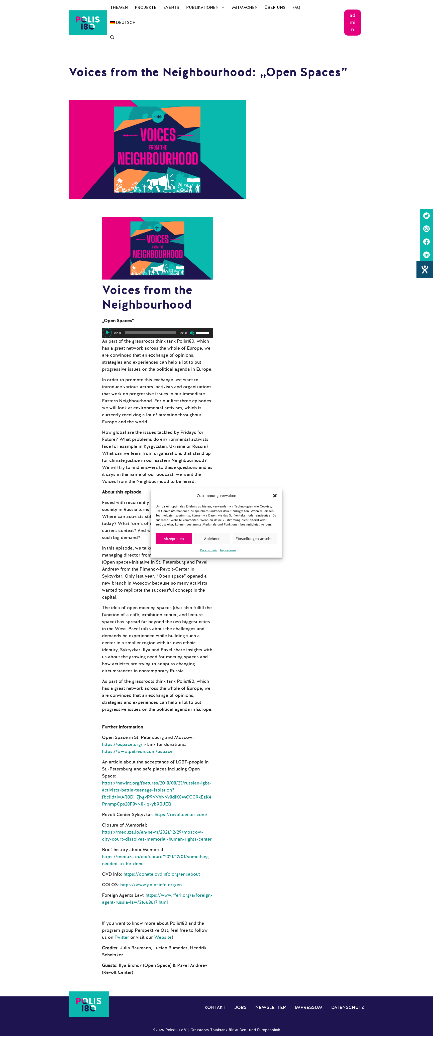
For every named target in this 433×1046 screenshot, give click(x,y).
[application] (157, 333)
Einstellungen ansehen (255, 538)
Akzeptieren (174, 538)
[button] (274, 495)
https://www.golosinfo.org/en (151, 885)
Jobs (240, 1007)
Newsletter (270, 1007)
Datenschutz (209, 550)
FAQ (296, 7)
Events (171, 7)
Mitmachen (245, 7)
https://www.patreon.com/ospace (137, 751)
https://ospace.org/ (122, 744)
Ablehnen (212, 538)
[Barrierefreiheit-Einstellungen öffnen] (424, 269)
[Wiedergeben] (107, 332)
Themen (119, 7)
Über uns (275, 7)
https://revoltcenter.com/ (181, 815)
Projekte (145, 7)
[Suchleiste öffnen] (112, 37)
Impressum (228, 550)
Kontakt (215, 1007)
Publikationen (202, 7)
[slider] (203, 332)
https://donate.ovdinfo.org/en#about (162, 874)
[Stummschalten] (192, 332)
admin (353, 22)
